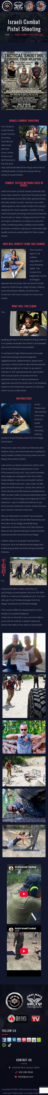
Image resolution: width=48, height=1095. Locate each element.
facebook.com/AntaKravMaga (22, 603)
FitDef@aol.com (25, 1076)
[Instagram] (19, 1039)
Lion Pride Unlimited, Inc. (34, 1093)
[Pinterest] (24, 1039)
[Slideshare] (33, 1039)
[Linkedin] (14, 1039)
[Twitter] (9, 1039)
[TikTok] (9, 1044)
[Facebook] (4, 1039)
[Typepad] (38, 1039)
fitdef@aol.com (28, 596)
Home (7, 34)
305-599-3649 (26, 1072)
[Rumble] (4, 1044)
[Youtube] (28, 1039)
